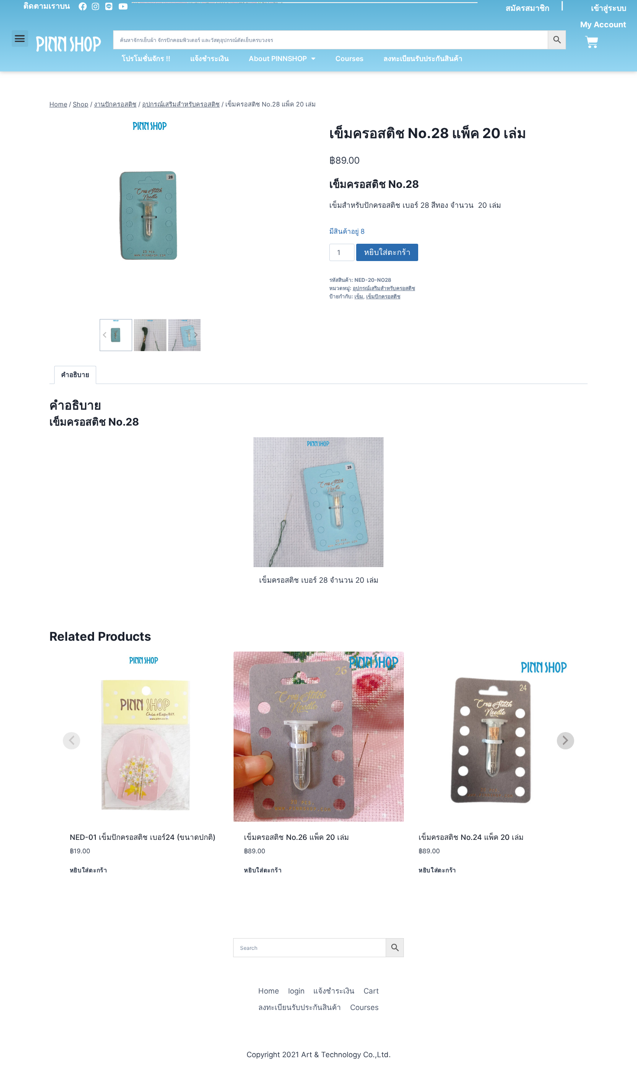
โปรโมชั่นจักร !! (146, 58)
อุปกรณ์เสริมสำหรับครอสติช (384, 288)
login (296, 991)
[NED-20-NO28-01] (150, 216)
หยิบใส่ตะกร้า (387, 252)
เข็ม (358, 296)
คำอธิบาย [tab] (75, 375)
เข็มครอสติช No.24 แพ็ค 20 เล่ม (471, 837)
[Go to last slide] (105, 335)
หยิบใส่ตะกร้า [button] (88, 869)
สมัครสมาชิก (527, 8)
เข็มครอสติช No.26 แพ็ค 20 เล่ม (296, 837)
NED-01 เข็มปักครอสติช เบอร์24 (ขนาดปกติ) (142, 837)
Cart (371, 991)
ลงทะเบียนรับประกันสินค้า (423, 58)
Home (268, 991)
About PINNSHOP (278, 58)
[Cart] (592, 42)
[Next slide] (195, 335)
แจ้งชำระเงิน (209, 58)
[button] (20, 38)
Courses (349, 58)
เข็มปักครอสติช (383, 296)
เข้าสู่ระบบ (608, 8)
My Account (603, 24)
